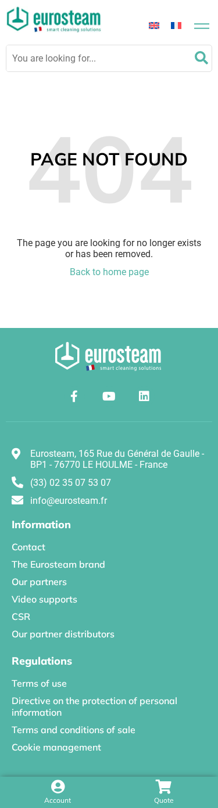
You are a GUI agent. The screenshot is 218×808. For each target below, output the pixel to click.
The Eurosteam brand (58, 564)
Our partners (39, 581)
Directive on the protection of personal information (94, 706)
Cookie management (56, 747)
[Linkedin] (144, 396)
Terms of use (39, 683)
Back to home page (109, 271)
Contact (28, 547)
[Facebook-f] (74, 396)
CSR (21, 616)
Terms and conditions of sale (73, 729)
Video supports (44, 599)
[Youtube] (109, 396)
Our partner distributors (63, 634)
